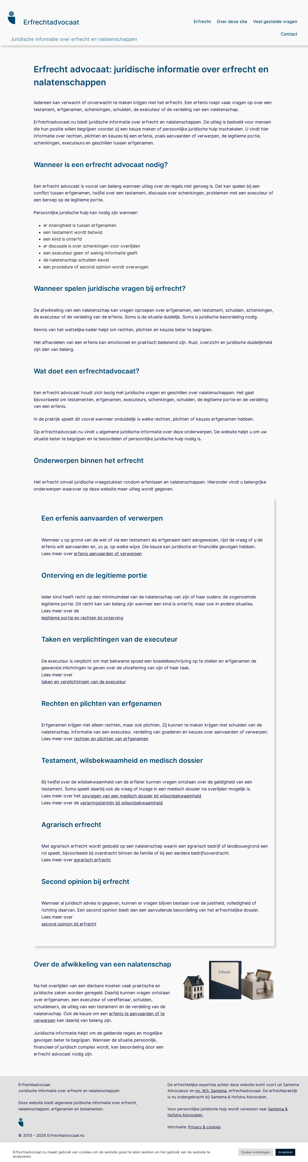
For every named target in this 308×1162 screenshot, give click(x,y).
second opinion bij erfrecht (68, 923)
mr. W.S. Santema (211, 1090)
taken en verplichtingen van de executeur (83, 681)
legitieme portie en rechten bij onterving (82, 617)
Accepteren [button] (285, 1152)
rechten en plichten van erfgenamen (111, 738)
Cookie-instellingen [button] (255, 1152)
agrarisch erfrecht (92, 859)
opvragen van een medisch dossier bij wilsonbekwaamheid (141, 795)
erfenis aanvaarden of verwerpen (108, 553)
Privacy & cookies (204, 1127)
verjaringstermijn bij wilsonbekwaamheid (121, 802)
